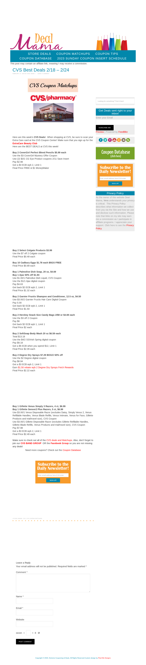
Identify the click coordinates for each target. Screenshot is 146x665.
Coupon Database (72, 450)
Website (20, 619)
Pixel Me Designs (104, 658)
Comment (21, 572)
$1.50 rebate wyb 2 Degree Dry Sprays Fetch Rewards (46, 367)
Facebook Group (60, 443)
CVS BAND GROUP (31, 443)
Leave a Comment (43, 73)
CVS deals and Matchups (59, 440)
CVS (24, 518)
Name (20, 596)
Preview (100, 132)
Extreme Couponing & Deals (37, 41)
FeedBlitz (123, 132)
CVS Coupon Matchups (34, 518)
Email (19, 608)
